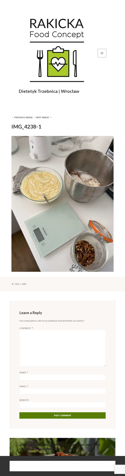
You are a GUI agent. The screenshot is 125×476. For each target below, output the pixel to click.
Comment (26, 328)
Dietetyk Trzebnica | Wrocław (49, 91)
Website (24, 400)
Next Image (42, 117)
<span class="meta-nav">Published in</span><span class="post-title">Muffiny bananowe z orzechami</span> (59, 447)
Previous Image (23, 117)
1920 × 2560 (20, 284)
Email (23, 386)
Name (23, 372)
